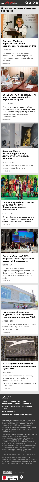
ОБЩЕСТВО (6, 63)
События (6, 171)
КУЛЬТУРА (6, 388)
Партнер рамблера (19, 472)
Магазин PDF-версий (22, 404)
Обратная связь (8, 411)
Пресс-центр (7, 404)
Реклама (5, 401)
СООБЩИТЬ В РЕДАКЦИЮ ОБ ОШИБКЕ (17, 414)
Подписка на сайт (19, 401)
